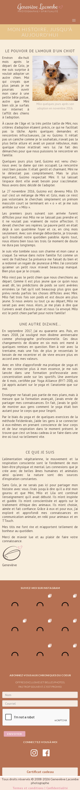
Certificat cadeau (40, 771)
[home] (40, 7)
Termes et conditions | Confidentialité (40, 788)
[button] (74, 20)
